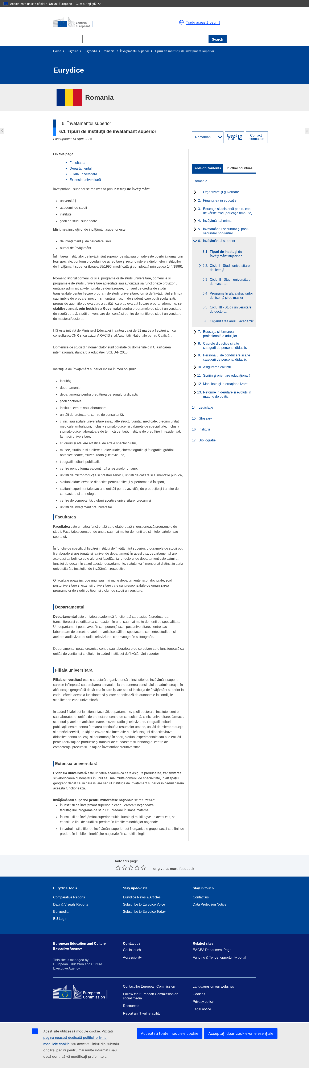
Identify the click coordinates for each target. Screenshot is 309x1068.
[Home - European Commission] (102, 22)
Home (57, 51)
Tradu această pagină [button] (203, 22)
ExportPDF (232, 137)
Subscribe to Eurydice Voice (144, 904)
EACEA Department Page (212, 950)
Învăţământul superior (134, 51)
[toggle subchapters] (194, 192)
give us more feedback (176, 868)
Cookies (199, 994)
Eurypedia (90, 51)
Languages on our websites (213, 986)
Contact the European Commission (149, 986)
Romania (109, 51)
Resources (131, 1006)
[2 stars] (121, 867)
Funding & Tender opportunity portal (219, 957)
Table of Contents (207, 168)
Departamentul (81, 168)
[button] (251, 22)
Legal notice (202, 1009)
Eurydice (72, 51)
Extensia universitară (85, 180)
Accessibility (132, 957)
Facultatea (77, 163)
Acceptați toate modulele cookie (169, 1033)
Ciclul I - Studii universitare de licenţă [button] (307, 131)
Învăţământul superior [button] (1, 131)
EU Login (60, 919)
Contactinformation (256, 137)
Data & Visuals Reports (70, 904)
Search (217, 39)
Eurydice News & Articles (142, 897)
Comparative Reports (69, 897)
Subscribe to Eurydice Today (144, 911)
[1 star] (118, 867)
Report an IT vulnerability (141, 1013)
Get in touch (132, 950)
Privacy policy (203, 1001)
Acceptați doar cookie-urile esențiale (240, 1033)
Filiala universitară (83, 174)
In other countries (239, 168)
